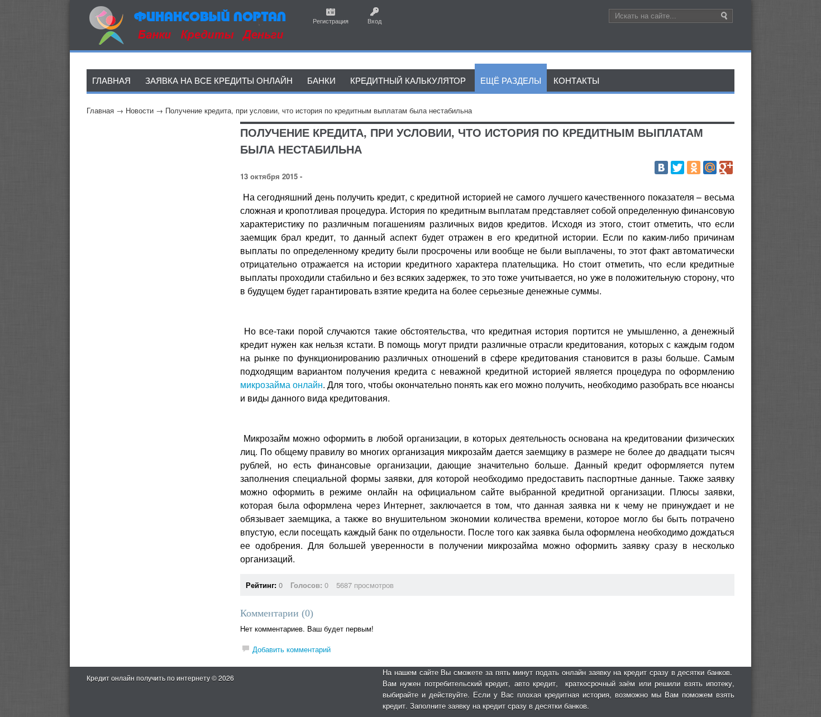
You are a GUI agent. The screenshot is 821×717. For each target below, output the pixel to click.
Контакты (576, 80)
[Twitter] (677, 167)
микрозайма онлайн (281, 384)
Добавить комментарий (291, 649)
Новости (140, 110)
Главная (100, 110)
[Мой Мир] (710, 167)
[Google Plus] (726, 167)
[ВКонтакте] (661, 167)
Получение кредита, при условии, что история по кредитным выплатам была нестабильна (318, 110)
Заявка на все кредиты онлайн (219, 80)
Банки (321, 80)
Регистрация (331, 20)
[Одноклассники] (693, 167)
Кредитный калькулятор (408, 80)
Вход (374, 20)
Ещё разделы (510, 80)
